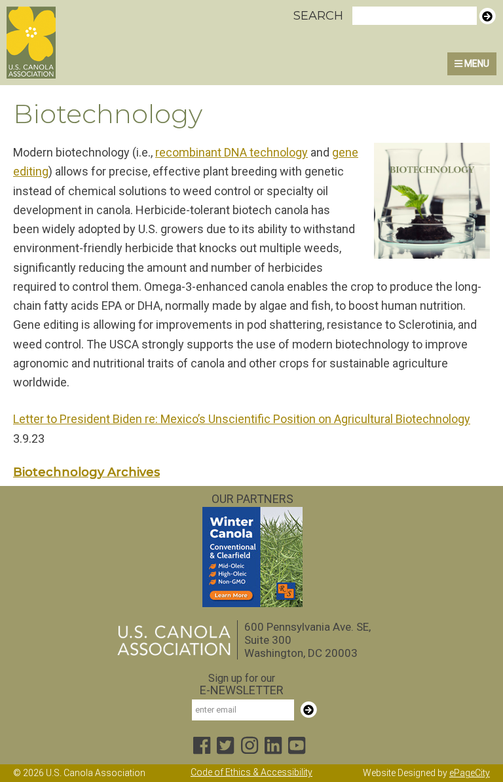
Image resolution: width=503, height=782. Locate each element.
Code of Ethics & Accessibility (251, 772)
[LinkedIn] (273, 746)
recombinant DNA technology (231, 152)
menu (475, 63)
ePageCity (469, 773)
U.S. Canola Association (67, 43)
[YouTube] (296, 746)
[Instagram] (249, 746)
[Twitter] (225, 746)
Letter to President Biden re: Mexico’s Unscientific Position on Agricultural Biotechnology (241, 419)
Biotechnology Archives (86, 472)
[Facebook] (201, 746)
